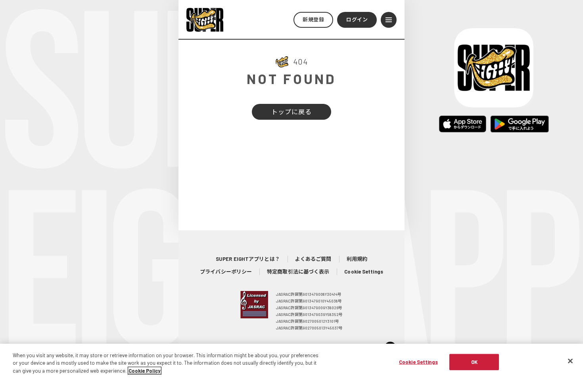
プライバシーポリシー (226, 271)
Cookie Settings (363, 271)
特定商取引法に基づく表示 (298, 271)
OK (474, 361)
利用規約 (357, 259)
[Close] (570, 360)
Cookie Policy (144, 371)
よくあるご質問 (313, 259)
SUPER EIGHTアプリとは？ (248, 259)
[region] (291, 361)
